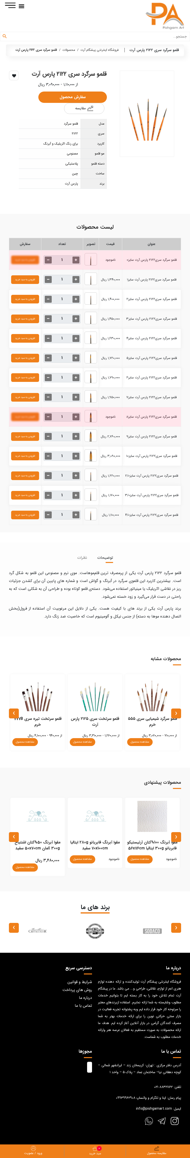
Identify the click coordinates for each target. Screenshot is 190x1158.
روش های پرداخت (77, 990)
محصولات (68, 50)
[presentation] (176, 713)
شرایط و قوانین (80, 982)
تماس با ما (83, 1006)
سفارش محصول (73, 97)
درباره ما (85, 998)
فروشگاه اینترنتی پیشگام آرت (99, 50)
